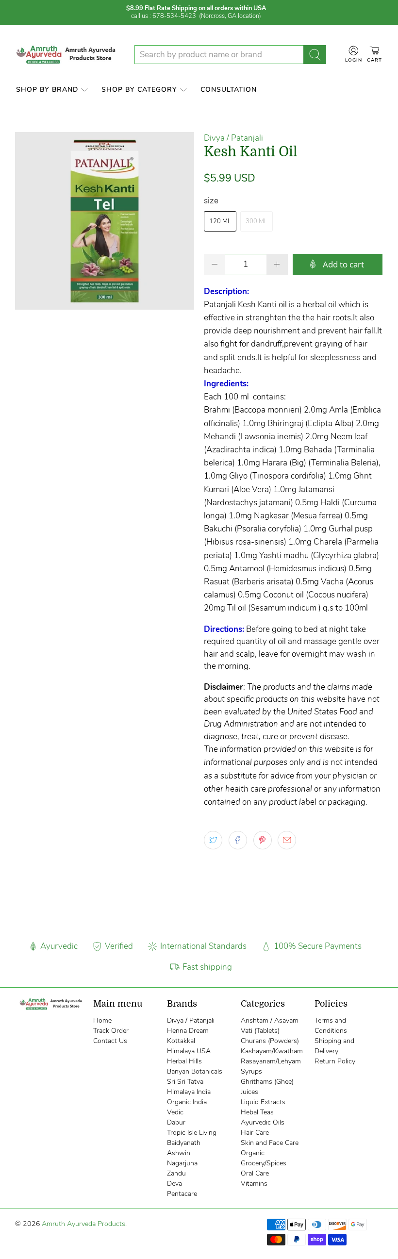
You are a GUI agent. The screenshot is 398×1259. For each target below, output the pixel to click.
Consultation (228, 89)
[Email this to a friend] (287, 840)
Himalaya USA (189, 1051)
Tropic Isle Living (191, 1132)
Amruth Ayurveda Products (83, 1223)
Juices (249, 1091)
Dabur (176, 1122)
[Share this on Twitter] (213, 840)
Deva (174, 1183)
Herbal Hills (184, 1061)
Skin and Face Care (269, 1142)
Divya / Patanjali (233, 138)
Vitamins (254, 1183)
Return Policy (335, 1061)
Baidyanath (183, 1142)
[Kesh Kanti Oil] (105, 221)
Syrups (251, 1071)
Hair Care (255, 1132)
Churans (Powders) (270, 1040)
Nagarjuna (182, 1163)
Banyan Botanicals (194, 1071)
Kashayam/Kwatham (272, 1051)
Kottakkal (181, 1040)
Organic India (187, 1102)
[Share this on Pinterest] (262, 840)
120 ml (220, 221)
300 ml (256, 221)
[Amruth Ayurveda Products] (67, 54)
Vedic (175, 1112)
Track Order (111, 1030)
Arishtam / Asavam (269, 1020)
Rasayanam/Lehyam (271, 1061)
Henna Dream (188, 1030)
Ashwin (178, 1153)
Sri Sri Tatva (185, 1081)
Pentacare (182, 1193)
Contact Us (110, 1040)
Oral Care (255, 1173)
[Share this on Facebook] (238, 840)
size (211, 200)
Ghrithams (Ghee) (267, 1081)
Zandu (176, 1173)
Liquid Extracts (263, 1102)
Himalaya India (189, 1091)
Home (102, 1020)
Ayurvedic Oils (262, 1122)
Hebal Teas (257, 1112)
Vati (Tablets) (260, 1030)
